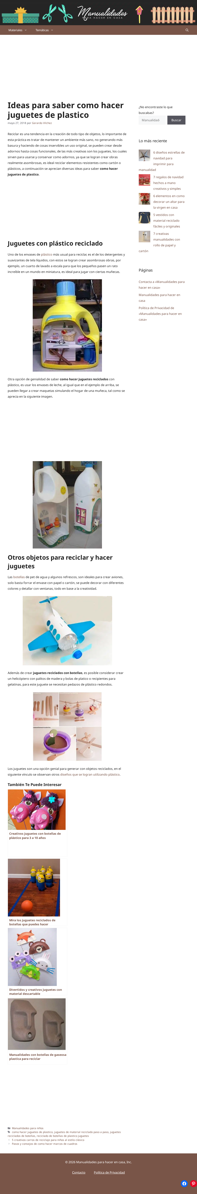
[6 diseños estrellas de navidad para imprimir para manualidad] (144, 156)
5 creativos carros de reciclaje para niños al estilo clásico (48, 1140)
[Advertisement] (98, 64)
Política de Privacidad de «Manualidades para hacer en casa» (160, 314)
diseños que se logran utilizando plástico (90, 774)
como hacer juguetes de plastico (32, 1132)
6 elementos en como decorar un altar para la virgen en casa (169, 202)
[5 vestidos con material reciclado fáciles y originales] (144, 218)
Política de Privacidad (109, 1172)
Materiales (15, 30)
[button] (187, 30)
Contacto (78, 1172)
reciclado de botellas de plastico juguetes (63, 1136)
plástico (46, 254)
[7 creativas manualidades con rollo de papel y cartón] (144, 237)
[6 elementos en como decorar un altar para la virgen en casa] (144, 199)
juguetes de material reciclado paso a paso (81, 1132)
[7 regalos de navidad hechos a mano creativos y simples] (144, 180)
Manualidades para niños (27, 1128)
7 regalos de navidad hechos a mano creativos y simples (168, 183)
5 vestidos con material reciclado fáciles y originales (166, 220)
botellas (19, 577)
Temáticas (42, 30)
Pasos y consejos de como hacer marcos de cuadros (44, 1144)
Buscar (176, 120)
